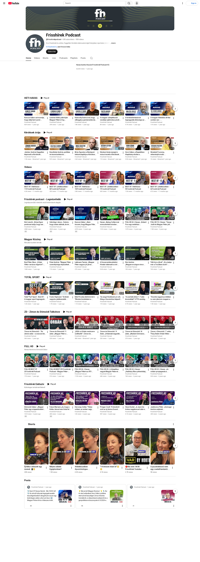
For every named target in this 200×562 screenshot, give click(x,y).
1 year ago (48, 487)
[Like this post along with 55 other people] (79, 506)
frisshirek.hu (52, 47)
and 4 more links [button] (64, 47)
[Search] (129, 3)
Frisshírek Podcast (30, 122)
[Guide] (4, 3)
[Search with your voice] (136, 3)
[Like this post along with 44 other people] (28, 506)
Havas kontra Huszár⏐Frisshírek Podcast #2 (92, 65)
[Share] (60, 506)
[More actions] (47, 118)
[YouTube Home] (13, 3)
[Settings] (182, 3)
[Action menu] (71, 506)
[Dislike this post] (34, 506)
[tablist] (100, 58)
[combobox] (95, 3)
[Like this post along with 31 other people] (131, 506)
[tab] (28, 58)
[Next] (175, 108)
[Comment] (66, 506)
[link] (49, 497)
